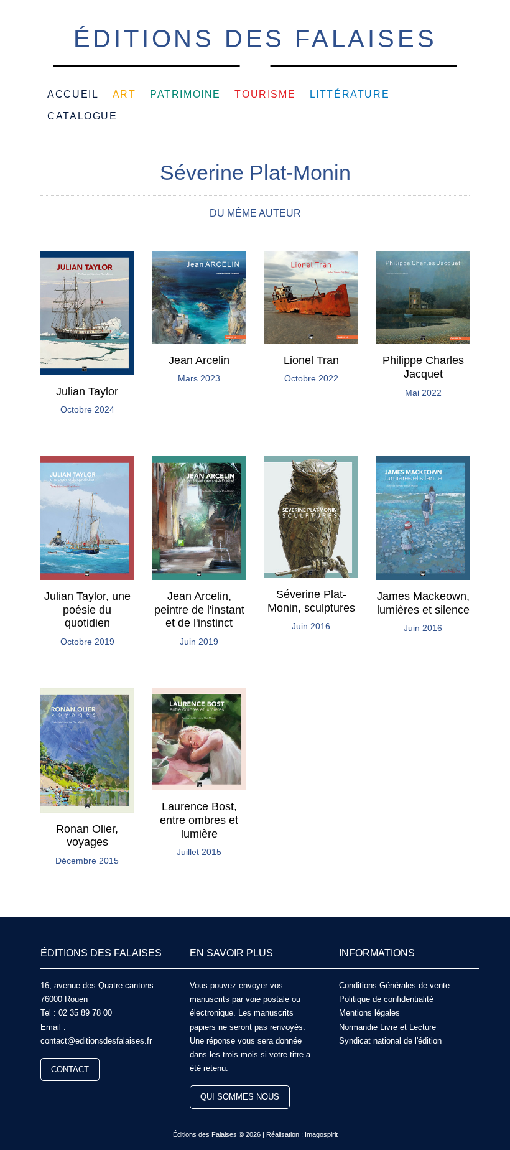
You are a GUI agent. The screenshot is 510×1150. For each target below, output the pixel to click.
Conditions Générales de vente (394, 985)
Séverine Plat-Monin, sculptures (311, 601)
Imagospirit (321, 1134)
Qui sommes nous (239, 1096)
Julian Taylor (87, 391)
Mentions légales (369, 1012)
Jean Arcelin (199, 360)
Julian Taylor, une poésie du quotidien (87, 609)
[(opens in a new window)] (45, 1098)
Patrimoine (185, 94)
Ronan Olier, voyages (87, 836)
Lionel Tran (311, 360)
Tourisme (264, 94)
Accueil (72, 94)
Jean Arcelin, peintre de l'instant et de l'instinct (199, 609)
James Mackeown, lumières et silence (423, 603)
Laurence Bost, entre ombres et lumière (199, 819)
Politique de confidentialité (386, 999)
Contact (70, 1069)
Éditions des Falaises (255, 38)
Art (124, 94)
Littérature (350, 94)
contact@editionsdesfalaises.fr (96, 1040)
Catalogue (82, 116)
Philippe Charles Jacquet (423, 367)
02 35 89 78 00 (85, 1012)
